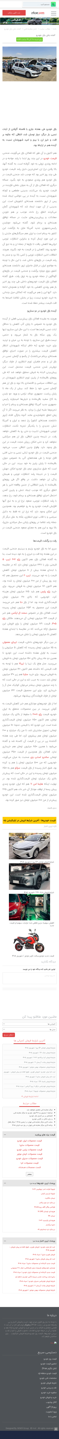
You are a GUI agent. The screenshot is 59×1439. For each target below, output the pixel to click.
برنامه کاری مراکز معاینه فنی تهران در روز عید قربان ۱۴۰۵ (32, 1125)
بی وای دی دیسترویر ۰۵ (46, 1229)
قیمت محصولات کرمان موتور (29, 1154)
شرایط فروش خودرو (49, 1383)
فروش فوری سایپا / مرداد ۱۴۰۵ (44, 1254)
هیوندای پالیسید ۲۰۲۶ (47, 1220)
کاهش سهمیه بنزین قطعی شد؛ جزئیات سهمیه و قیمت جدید (32, 924)
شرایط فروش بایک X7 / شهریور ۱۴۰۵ (39, 892)
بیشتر (29, 1174)
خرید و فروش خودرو (48, 1397)
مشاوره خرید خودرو (49, 1392)
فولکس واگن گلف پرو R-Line (44, 1207)
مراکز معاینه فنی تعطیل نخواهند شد (40, 1109)
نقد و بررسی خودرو (49, 1387)
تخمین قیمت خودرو (49, 1363)
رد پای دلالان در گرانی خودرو (42, 1119)
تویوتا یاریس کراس (48, 1193)
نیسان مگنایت (50, 1198)
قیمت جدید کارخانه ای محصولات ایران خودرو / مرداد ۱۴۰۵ (34, 1272)
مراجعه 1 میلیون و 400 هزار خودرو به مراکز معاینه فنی (33, 1112)
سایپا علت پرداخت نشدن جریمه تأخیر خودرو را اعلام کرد (35, 1276)
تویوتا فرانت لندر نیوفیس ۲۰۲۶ (43, 1189)
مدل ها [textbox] (52, 1029)
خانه (55, 28)
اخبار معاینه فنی (30, 28)
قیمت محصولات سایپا (29, 1145)
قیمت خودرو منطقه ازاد (47, 1373)
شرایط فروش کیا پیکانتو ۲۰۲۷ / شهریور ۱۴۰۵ (39, 1057)
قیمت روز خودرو (50, 1359)
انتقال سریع (8, 1035)
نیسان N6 (51, 1215)
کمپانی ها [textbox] (51, 1024)
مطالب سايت (45, 28)
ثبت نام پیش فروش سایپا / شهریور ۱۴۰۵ (40, 1076)
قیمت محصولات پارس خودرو (29, 1149)
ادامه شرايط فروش (30, 1096)
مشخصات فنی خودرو (48, 1378)
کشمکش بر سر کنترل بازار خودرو (41, 1115)
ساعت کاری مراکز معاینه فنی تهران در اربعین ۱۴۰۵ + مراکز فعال (30, 1122)
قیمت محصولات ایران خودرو (29, 1140)
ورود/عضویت (51, 1411)
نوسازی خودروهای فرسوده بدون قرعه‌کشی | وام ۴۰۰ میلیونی (33, 1267)
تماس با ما (52, 1416)
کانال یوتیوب (51, 1402)
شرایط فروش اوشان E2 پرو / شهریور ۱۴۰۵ (37, 862)
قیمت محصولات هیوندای (29, 1167)
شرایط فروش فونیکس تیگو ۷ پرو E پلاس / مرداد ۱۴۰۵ (35, 1086)
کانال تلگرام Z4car (49, 1368)
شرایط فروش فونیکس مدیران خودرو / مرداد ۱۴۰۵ (37, 1281)
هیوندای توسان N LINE (46, 1211)
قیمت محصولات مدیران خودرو (29, 1158)
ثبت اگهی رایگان (14, 12)
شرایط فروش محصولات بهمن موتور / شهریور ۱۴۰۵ (37, 1067)
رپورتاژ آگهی (51, 1407)
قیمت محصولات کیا (29, 1163)
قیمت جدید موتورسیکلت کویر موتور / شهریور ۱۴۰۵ (33, 956)
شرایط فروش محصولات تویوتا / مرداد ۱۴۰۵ (40, 1091)
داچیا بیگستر (50, 1224)
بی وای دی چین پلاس (47, 1202)
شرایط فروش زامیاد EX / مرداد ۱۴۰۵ (42, 1081)
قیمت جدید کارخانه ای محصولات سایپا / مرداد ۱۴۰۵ (36, 1263)
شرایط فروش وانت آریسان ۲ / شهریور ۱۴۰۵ (39, 1062)
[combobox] (29, 1024)
